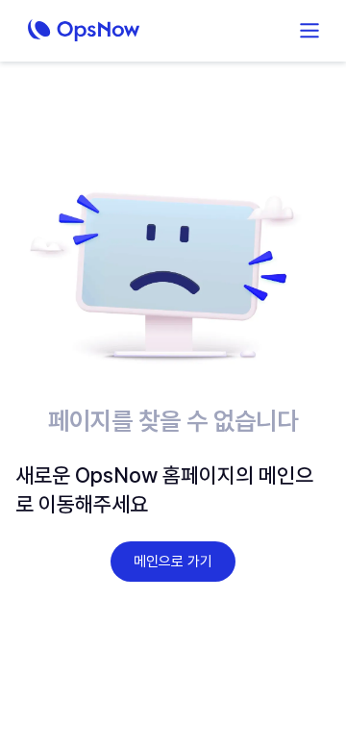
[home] (116, 30)
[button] (309, 31)
